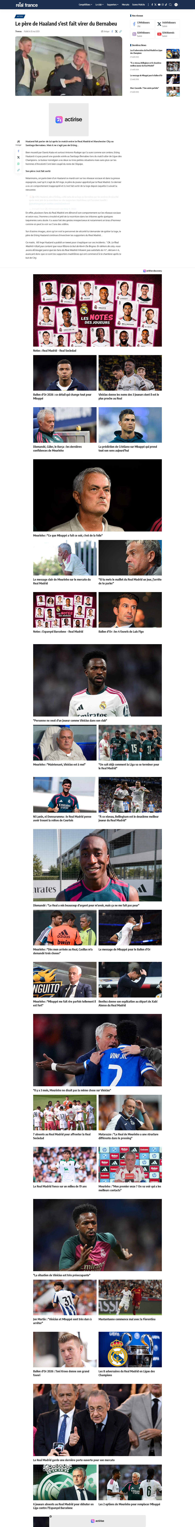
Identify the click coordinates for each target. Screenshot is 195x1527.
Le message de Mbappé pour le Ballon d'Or (146, 75)
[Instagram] (162, 5)
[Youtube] (167, 34)
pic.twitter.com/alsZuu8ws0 (57, 203)
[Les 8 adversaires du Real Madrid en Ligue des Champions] (173, 54)
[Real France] (32, 4)
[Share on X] (116, 31)
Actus (20, 16)
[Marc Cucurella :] (173, 91)
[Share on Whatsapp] (18, 164)
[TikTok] (166, 5)
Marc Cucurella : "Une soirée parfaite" (144, 88)
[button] (148, 4)
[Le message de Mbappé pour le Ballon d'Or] (173, 79)
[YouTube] (159, 5)
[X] (155, 5)
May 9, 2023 (70, 208)
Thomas (18, 31)
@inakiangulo (36, 203)
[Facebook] (152, 5)
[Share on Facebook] (112, 31)
